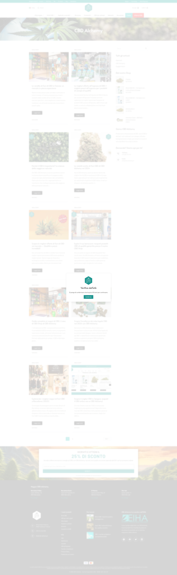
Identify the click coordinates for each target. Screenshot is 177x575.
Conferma (88, 297)
